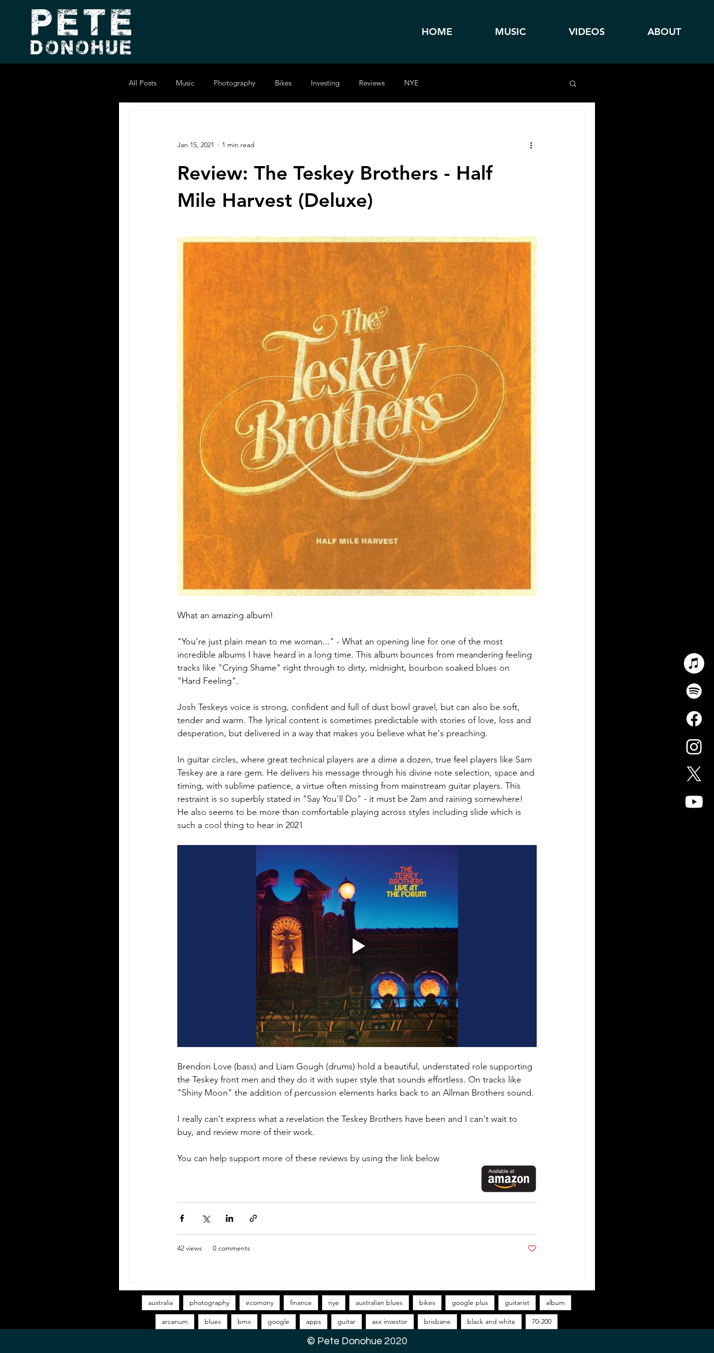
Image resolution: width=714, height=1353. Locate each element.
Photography (234, 83)
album (555, 1302)
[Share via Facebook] (182, 1218)
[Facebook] (694, 719)
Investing (325, 83)
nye (333, 1302)
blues (212, 1321)
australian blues (379, 1302)
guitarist (517, 1302)
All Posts (142, 83)
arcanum (175, 1321)
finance (301, 1302)
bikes (427, 1302)
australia (160, 1302)
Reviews (372, 83)
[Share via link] (253, 1218)
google (278, 1321)
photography (209, 1302)
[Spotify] (694, 691)
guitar (347, 1321)
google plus (470, 1302)
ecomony (259, 1302)
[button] (573, 84)
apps (313, 1321)
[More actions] (531, 145)
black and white (491, 1321)
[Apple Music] (694, 663)
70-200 (541, 1321)
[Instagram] (694, 746)
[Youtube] (694, 802)
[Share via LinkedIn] (229, 1218)
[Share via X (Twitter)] (205, 1218)
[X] (694, 774)
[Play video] (357, 946)
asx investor (390, 1321)
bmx (244, 1321)
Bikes (283, 83)
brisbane (437, 1321)
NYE (411, 83)
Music (185, 83)
